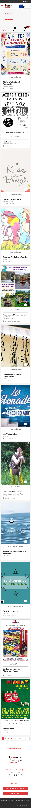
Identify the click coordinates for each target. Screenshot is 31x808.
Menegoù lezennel (7, 800)
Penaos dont (15, 793)
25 (20, 738)
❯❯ (27, 738)
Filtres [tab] (26, 31)
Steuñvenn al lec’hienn (22, 800)
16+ (16, 738)
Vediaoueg (25, 2)
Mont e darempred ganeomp (15, 788)
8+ (12, 738)
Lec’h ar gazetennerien (20, 805)
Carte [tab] (15, 31)
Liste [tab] (4, 31)
